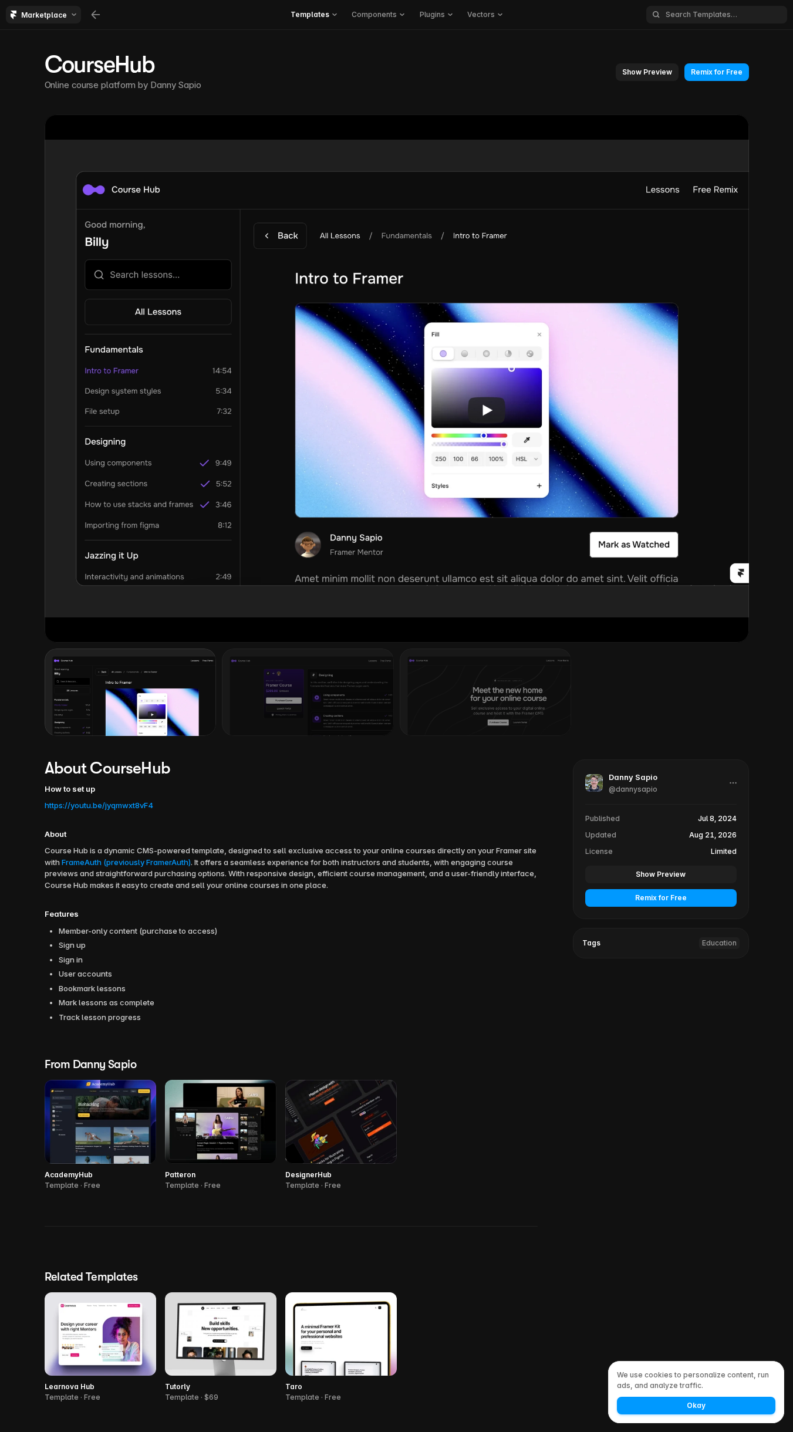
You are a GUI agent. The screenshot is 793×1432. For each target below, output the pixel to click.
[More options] (733, 782)
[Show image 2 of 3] (308, 692)
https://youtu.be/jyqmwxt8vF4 (99, 805)
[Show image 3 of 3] (486, 692)
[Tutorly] (220, 1347)
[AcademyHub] (100, 1135)
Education (719, 942)
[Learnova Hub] (100, 1347)
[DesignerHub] (341, 1135)
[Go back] (95, 14)
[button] (647, 72)
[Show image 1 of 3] (131, 692)
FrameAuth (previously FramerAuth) (126, 862)
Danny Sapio (175, 84)
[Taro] (341, 1347)
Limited (724, 850)
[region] (397, 378)
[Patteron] (220, 1135)
